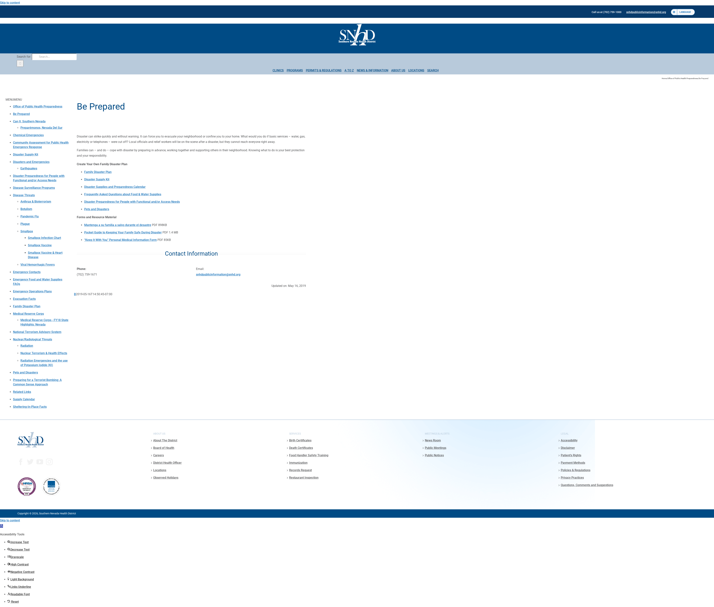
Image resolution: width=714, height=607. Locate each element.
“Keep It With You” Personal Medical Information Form (120, 240)
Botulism (26, 209)
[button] (1, 526)
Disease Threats (24, 195)
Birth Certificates (300, 440)
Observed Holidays (165, 477)
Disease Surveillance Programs (34, 188)
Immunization (298, 463)
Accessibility (569, 440)
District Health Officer (167, 463)
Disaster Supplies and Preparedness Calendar (115, 187)
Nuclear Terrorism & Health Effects (43, 353)
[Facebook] (20, 462)
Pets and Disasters (25, 372)
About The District (165, 440)
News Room (433, 440)
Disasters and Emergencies (31, 162)
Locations (159, 470)
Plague (25, 224)
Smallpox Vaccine (40, 245)
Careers (158, 455)
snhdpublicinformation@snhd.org (218, 274)
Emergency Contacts (27, 272)
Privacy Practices (572, 477)
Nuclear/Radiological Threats (32, 339)
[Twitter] (30, 462)
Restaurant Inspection (304, 477)
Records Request (300, 470)
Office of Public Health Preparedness (37, 106)
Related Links (22, 392)
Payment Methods (573, 463)
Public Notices (434, 455)
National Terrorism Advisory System (37, 332)
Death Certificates (301, 448)
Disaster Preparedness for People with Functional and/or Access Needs (132, 202)
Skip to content (10, 2)
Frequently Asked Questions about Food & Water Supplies (122, 194)
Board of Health (163, 448)
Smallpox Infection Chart (44, 238)
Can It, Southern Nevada (29, 121)
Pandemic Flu (29, 216)
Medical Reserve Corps (28, 313)
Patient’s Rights (571, 455)
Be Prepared (21, 114)
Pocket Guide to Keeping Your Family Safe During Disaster (123, 232)
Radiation (26, 345)
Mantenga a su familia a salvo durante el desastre (117, 225)
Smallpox (26, 231)
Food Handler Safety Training (308, 455)
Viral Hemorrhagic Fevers (37, 264)
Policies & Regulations (575, 470)
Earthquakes (28, 168)
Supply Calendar (24, 399)
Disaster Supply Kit (25, 154)
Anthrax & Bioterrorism (35, 201)
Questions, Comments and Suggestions (587, 485)
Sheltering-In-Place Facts (30, 407)
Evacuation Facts (24, 299)
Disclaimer (568, 448)
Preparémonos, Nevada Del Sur (41, 127)
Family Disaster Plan (26, 306)
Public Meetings (435, 448)
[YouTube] (39, 462)
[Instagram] (49, 462)
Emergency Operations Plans (32, 291)
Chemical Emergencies (28, 135)
